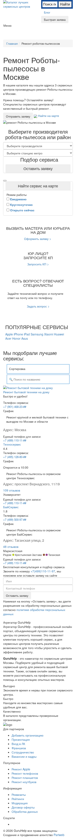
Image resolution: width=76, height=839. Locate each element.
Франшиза (19, 748)
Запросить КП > (38, 264)
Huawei (59, 334)
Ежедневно (18, 199)
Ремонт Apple (21, 769)
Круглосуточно (21, 204)
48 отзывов (10, 546)
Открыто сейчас (22, 210)
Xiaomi (49, 334)
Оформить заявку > (37, 239)
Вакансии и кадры (24, 756)
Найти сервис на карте (38, 185)
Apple (9, 334)
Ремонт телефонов (25, 773)
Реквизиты (19, 794)
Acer (8, 338)
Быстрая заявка (55, 19)
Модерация (20, 803)
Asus (24, 338)
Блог (47, 12)
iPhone (19, 334)
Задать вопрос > (38, 306)
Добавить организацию (27, 735)
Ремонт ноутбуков (24, 782)
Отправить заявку (18, 116)
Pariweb (59, 835)
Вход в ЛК (18, 744)
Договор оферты (23, 807)
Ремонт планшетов (25, 777)
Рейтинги (18, 799)
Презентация (21, 739)
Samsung (37, 334)
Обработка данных (25, 811)
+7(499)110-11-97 (43, 571)
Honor (16, 338)
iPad (27, 334)
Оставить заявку (38, 168)
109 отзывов (11, 490)
